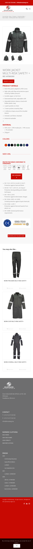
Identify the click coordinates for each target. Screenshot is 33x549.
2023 (3, 456)
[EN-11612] (14, 167)
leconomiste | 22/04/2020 (11, 489)
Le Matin (7, 465)
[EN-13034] (18, 167)
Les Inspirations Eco (10, 468)
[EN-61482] (23, 167)
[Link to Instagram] (29, 503)
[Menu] (30, 9)
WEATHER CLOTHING (7, 443)
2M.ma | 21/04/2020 (10, 479)
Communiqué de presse (11, 459)
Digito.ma (12, 501)
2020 (3, 477)
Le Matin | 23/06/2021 (10, 474)
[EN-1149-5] (5, 167)
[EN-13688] (28, 167)
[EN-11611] (9, 167)
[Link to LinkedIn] (26, 503)
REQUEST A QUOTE (8, 81)
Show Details (23, 288)
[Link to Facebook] (24, 503)
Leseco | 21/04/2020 (10, 482)
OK (16, 545)
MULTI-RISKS (5, 435)
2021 (3, 471)
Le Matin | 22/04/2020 (10, 486)
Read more (10, 288)
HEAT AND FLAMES (7, 437)
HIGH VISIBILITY (6, 440)
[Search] (26, 8)
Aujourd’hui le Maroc (10, 462)
